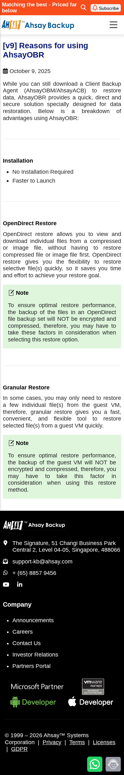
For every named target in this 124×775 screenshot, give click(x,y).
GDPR (19, 749)
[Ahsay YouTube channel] (6, 585)
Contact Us (26, 643)
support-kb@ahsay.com (42, 561)
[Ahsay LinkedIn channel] (19, 585)
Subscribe (108, 8)
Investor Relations (35, 654)
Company (17, 604)
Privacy (52, 742)
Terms (77, 742)
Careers (22, 632)
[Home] (38, 25)
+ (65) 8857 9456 (34, 573)
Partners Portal (31, 666)
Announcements (33, 620)
